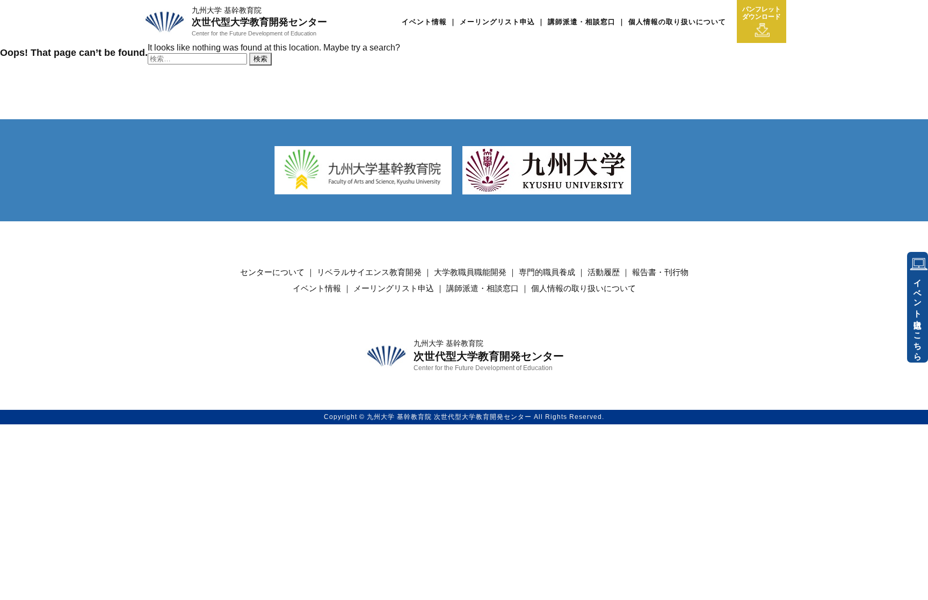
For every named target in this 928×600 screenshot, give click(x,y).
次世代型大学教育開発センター (259, 21)
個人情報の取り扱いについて (677, 22)
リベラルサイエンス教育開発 (369, 272)
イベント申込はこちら (918, 315)
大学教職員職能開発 (470, 272)
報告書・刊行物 (660, 272)
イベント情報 (424, 22)
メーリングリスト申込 (497, 22)
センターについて (272, 272)
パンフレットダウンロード (761, 12)
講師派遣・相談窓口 (581, 22)
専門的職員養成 (547, 272)
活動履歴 (604, 272)
